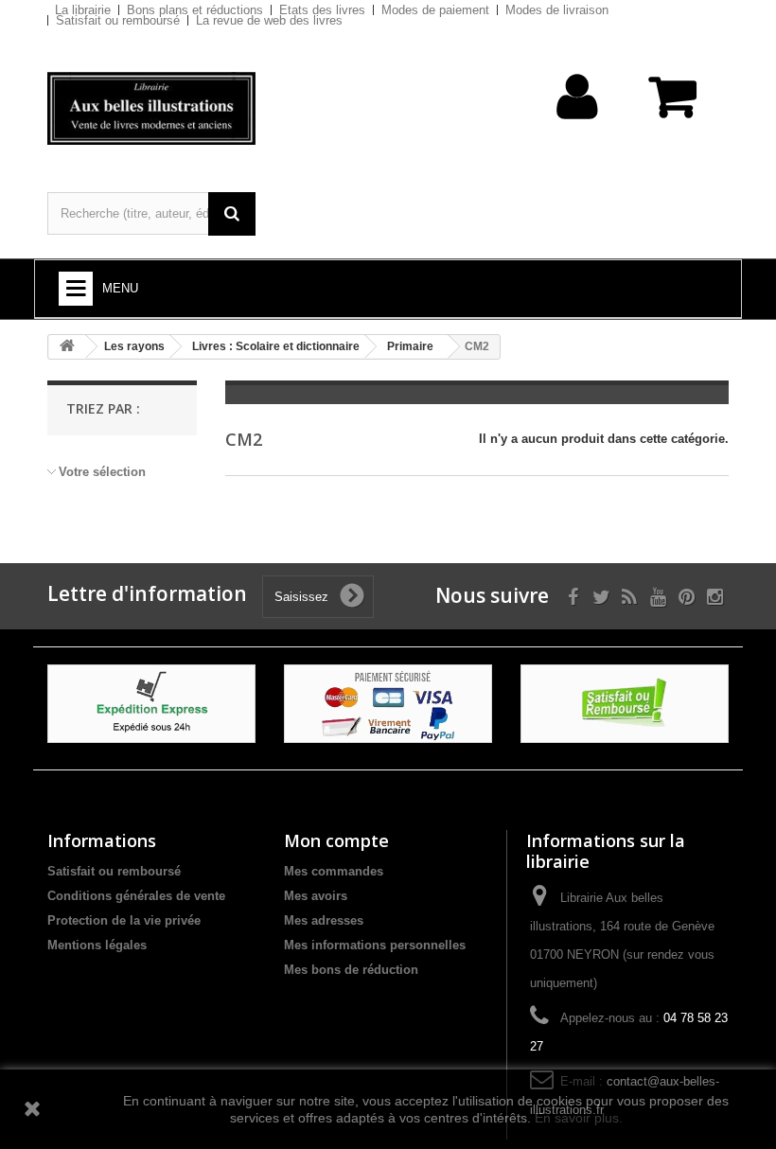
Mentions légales (97, 945)
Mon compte (336, 840)
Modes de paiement (435, 10)
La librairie (83, 10)
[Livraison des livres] (151, 703)
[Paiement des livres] (388, 703)
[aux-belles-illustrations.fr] (151, 108)
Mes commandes (333, 871)
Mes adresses (323, 920)
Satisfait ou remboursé (118, 20)
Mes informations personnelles (375, 945)
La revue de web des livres (269, 20)
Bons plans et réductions (195, 10)
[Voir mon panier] (674, 106)
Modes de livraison (556, 10)
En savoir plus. (579, 1117)
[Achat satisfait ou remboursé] (624, 703)
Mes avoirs (315, 896)
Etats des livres (322, 10)
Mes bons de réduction (351, 970)
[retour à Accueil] (67, 347)
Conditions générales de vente (136, 896)
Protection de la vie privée (124, 920)
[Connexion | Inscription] (578, 126)
